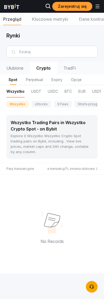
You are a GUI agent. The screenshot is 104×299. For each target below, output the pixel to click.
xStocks (41, 104)
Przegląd (12, 19)
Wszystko (17, 104)
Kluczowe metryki (50, 19)
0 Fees (62, 104)
